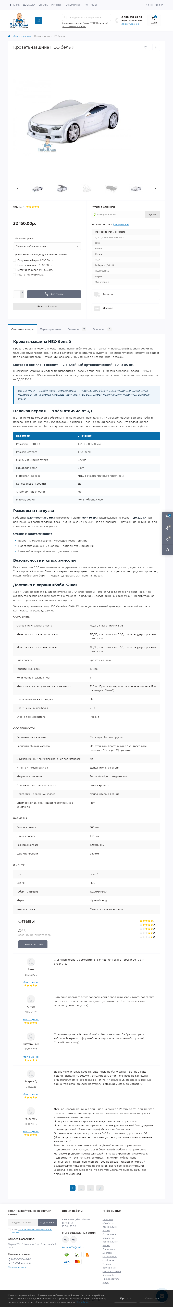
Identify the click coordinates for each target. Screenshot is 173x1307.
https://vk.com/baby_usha (73, 1239)
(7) (24, 207)
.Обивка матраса (23, 238)
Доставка (29, 5)
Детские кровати (22, 36)
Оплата (43, 5)
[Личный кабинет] (167, 549)
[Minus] (22, 296)
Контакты (91, 5)
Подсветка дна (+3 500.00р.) (34, 265)
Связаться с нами (112, 1271)
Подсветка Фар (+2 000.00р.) (35, 260)
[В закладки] (146, 47)
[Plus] (22, 292)
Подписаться (47, 1222)
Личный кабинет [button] (154, 5)
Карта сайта (109, 1275)
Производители (111, 1279)
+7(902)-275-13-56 (131, 20)
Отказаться (152, 1298)
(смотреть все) (121, 224)
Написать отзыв (32, 944)
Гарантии (57, 5)
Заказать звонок (130, 24)
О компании (73, 5)
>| (100, 1188)
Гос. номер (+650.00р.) (30, 274)
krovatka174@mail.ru (73, 1247)
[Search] (65, 17)
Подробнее (82, 1302)
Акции (106, 1282)
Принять (125, 1298)
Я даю (32, 1230)
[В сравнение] (156, 47)
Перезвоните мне (17, 1267)
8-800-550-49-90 (131, 17)
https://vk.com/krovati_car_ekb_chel (65, 1239)
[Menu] (38, 20)
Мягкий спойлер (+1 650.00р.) (35, 270)
